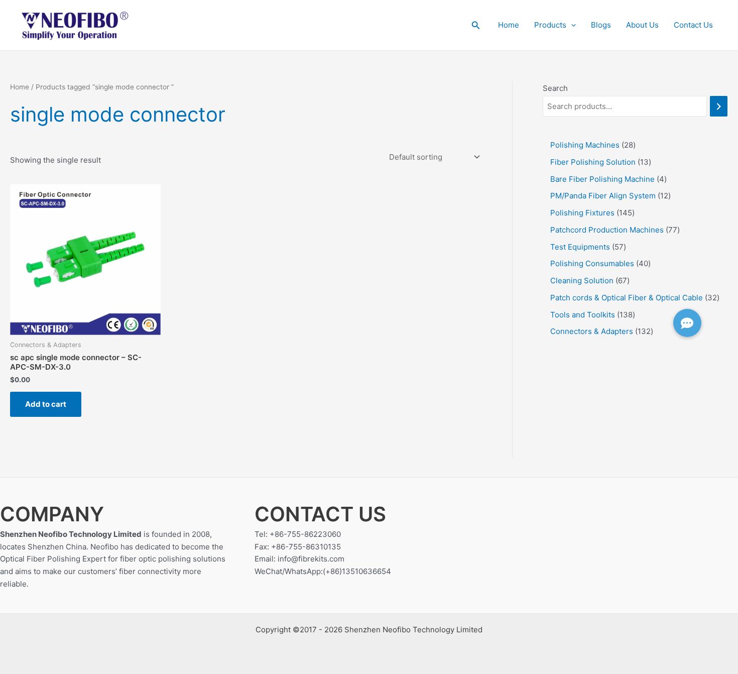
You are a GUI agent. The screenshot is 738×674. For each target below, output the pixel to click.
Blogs (601, 25)
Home (508, 25)
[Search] (718, 106)
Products (550, 25)
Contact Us (693, 25)
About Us (642, 25)
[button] (475, 25)
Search (555, 88)
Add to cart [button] (45, 404)
